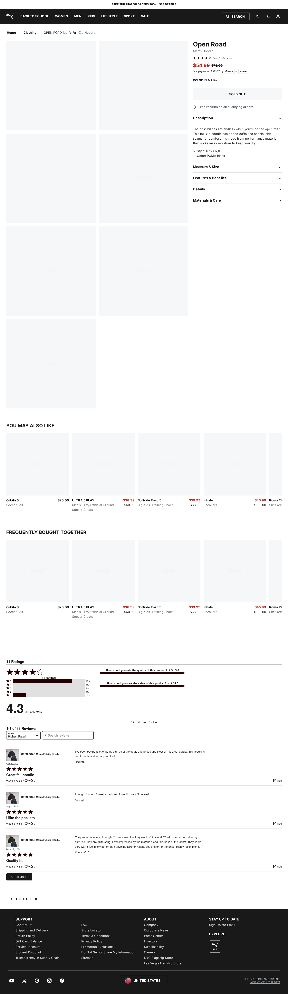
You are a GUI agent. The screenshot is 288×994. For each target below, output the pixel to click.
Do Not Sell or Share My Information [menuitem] (108, 952)
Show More (19, 877)
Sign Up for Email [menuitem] (222, 925)
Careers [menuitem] (150, 952)
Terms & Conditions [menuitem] (95, 936)
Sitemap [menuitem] (87, 958)
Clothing (30, 33)
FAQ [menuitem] (84, 925)
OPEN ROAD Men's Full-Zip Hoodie (40, 754)
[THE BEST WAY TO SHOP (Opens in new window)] (215, 946)
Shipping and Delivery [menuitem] (31, 930)
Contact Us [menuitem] (23, 925)
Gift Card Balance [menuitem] (28, 941)
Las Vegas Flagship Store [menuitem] (162, 963)
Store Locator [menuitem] (91, 930)
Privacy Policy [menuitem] (91, 941)
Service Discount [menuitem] (28, 947)
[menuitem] (34, 16)
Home (11, 33)
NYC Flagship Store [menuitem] (158, 958)
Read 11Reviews (222, 58)
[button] (49, 681)
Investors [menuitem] (151, 941)
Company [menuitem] (151, 925)
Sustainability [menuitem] (154, 947)
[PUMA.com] (9, 16)
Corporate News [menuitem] (156, 930)
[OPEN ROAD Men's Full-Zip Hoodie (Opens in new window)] (12, 755)
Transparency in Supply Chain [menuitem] (37, 958)
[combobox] (23, 735)
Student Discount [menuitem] (28, 952)
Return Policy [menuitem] (25, 936)
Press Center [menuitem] (153, 936)
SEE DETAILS (167, 4)
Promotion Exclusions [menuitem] (97, 947)
